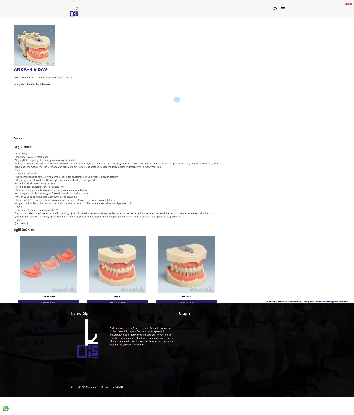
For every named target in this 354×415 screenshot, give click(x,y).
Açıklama (18, 138)
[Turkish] (350, 3)
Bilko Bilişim (121, 387)
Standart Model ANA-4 (38, 84)
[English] (346, 3)
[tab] (117, 138)
